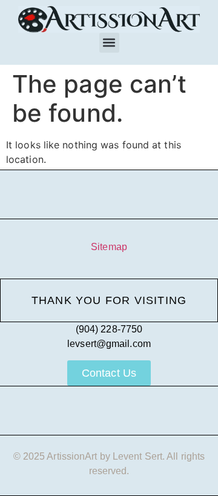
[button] (109, 43)
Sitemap (109, 247)
